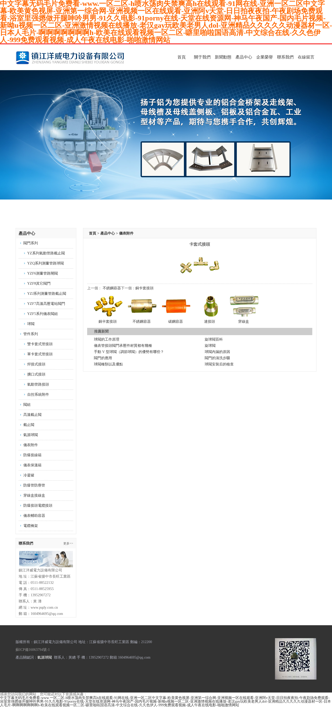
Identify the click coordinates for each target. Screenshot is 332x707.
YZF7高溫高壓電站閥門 (46, 304)
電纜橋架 (30, 526)
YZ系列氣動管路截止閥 (46, 253)
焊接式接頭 (36, 364)
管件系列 (30, 334)
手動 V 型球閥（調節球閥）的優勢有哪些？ (129, 352)
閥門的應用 (103, 358)
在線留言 (306, 57)
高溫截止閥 (32, 415)
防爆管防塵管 (34, 485)
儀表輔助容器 (34, 516)
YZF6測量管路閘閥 (42, 273)
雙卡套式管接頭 (40, 344)
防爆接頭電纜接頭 (37, 505)
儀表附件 (30, 445)
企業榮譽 (264, 57)
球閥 (30, 324)
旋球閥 (210, 346)
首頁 (181, 57)
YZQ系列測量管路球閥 (45, 263)
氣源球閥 (30, 435)
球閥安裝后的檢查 (219, 364)
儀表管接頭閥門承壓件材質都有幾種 (123, 346)
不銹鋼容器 (112, 288)
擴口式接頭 (36, 374)
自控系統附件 (38, 394)
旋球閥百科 (214, 339)
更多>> (68, 543)
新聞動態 (223, 57)
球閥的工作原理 (106, 339)
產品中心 (244, 57)
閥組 (27, 405)
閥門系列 (30, 243)
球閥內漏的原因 (217, 352)
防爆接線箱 (32, 455)
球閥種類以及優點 (108, 364)
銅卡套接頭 (144, 288)
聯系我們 (285, 57)
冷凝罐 (28, 475)
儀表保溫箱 (32, 465)
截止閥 (28, 425)
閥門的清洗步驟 (217, 358)
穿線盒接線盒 (34, 495)
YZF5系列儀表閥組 (42, 314)
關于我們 (202, 57)
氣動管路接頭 (38, 384)
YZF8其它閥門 (39, 283)
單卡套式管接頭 (40, 354)
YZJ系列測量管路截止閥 (46, 294)
